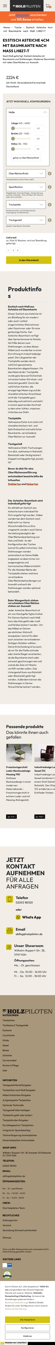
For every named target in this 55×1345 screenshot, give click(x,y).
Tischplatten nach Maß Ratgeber (19, 1090)
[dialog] (27, 1311)
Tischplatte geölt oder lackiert (17, 1115)
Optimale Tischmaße (13, 1105)
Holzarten (32, 484)
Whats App (31, 917)
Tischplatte (15, 204)
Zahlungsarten (10, 1220)
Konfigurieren (27, 1327)
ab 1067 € (39, 816)
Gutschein (22, 15)
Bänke (6, 1050)
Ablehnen (27, 1336)
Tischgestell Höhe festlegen (16, 1110)
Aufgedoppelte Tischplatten (17, 1100)
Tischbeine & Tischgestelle (15, 1025)
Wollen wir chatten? (16, 1342)
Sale (5, 1070)
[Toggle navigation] (5, 6)
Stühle (6, 1040)
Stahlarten (14, 484)
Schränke (7, 1055)
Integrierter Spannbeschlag (16, 1130)
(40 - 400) (20, 123)
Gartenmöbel (9, 1060)
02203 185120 (24, 902)
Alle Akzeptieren (27, 1319)
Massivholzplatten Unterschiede (18, 1140)
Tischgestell (15, 220)
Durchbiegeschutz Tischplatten (18, 1125)
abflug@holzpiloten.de (29, 934)
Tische (18, 27)
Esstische (7, 1030)
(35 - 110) (19, 143)
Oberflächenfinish (18, 173)
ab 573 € (11, 816)
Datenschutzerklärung (16, 1302)
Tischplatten (9, 1020)
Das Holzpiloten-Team (14, 1208)
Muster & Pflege (11, 1065)
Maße (12, 112)
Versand (7, 1225)
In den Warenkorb (29, 260)
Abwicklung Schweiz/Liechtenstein (20, 1230)
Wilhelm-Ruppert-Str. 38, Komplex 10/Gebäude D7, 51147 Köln (27, 1154)
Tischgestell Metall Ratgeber (17, 1085)
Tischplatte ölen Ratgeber (15, 1120)
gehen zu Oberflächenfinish (26, 157)
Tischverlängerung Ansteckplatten (20, 1135)
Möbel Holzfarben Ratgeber (17, 1095)
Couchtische (9, 1035)
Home (6, 27)
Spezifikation (16, 186)
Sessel (6, 1045)
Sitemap (7, 1237)
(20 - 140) (20, 133)
